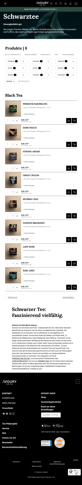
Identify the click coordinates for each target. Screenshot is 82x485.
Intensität (37, 61)
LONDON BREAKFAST (20, 361)
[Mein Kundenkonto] (56, 3)
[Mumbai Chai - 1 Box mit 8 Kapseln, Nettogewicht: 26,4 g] (13, 204)
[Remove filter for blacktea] (14, 81)
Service (5, 428)
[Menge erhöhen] (17, 120)
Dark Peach (30, 127)
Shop (43, 397)
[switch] (76, 474)
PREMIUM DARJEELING (21, 359)
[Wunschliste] (61, 3)
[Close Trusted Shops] (79, 477)
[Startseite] (42, 3)
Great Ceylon (31, 175)
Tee (56, 54)
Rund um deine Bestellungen (48, 408)
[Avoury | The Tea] (9, 382)
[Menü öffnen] (5, 3)
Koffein (36, 68)
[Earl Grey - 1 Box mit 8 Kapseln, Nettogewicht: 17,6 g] (13, 275)
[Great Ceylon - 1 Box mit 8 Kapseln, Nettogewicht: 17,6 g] (13, 180)
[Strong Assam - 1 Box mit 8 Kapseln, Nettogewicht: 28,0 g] (13, 156)
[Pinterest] (7, 414)
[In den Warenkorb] (68, 120)
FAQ (4, 433)
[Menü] (79, 470)
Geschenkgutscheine (51, 402)
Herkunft (62, 68)
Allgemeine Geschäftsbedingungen (57, 463)
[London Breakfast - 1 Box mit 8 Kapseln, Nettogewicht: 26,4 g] (13, 228)
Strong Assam (31, 151)
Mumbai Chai (30, 199)
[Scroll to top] (78, 382)
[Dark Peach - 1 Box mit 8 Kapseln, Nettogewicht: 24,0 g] (13, 133)
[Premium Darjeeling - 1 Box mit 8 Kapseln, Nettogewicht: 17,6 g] (13, 109)
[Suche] (51, 3)
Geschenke (68, 54)
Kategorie (12, 61)
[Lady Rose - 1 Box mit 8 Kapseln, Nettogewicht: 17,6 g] (13, 252)
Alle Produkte (13, 54)
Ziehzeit (11, 75)
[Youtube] (13, 414)
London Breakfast (34, 223)
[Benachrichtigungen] (70, 3)
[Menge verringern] (9, 120)
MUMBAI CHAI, (43, 361)
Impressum (16, 462)
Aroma (11, 68)
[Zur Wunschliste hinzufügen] (74, 120)
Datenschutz (36, 462)
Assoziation (63, 75)
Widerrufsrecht (37, 466)
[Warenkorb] (65, 3)
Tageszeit (62, 61)
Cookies (75, 460)
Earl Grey (29, 270)
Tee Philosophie (9, 423)
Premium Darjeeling (35, 104)
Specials (45, 54)
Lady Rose (29, 246)
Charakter (37, 75)
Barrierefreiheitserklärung (14, 447)
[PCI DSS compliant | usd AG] (59, 442)
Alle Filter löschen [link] (23, 81)
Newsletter (7, 442)
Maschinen (31, 54)
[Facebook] (3, 414)
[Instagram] (10, 414)
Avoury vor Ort (9, 438)
